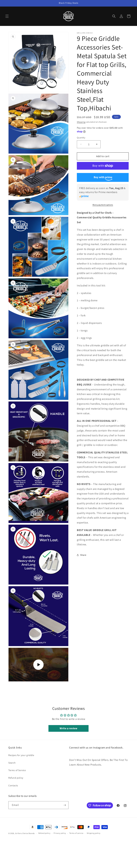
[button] (7, 16)
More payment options (103, 204)
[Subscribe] (64, 805)
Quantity (81, 137)
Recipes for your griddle (21, 755)
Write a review (68, 728)
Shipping (81, 122)
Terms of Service (17, 770)
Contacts (13, 785)
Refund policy (15, 777)
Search (12, 762)
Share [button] (83, 554)
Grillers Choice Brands (25, 833)
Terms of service (76, 833)
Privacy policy (60, 833)
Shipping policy (94, 833)
